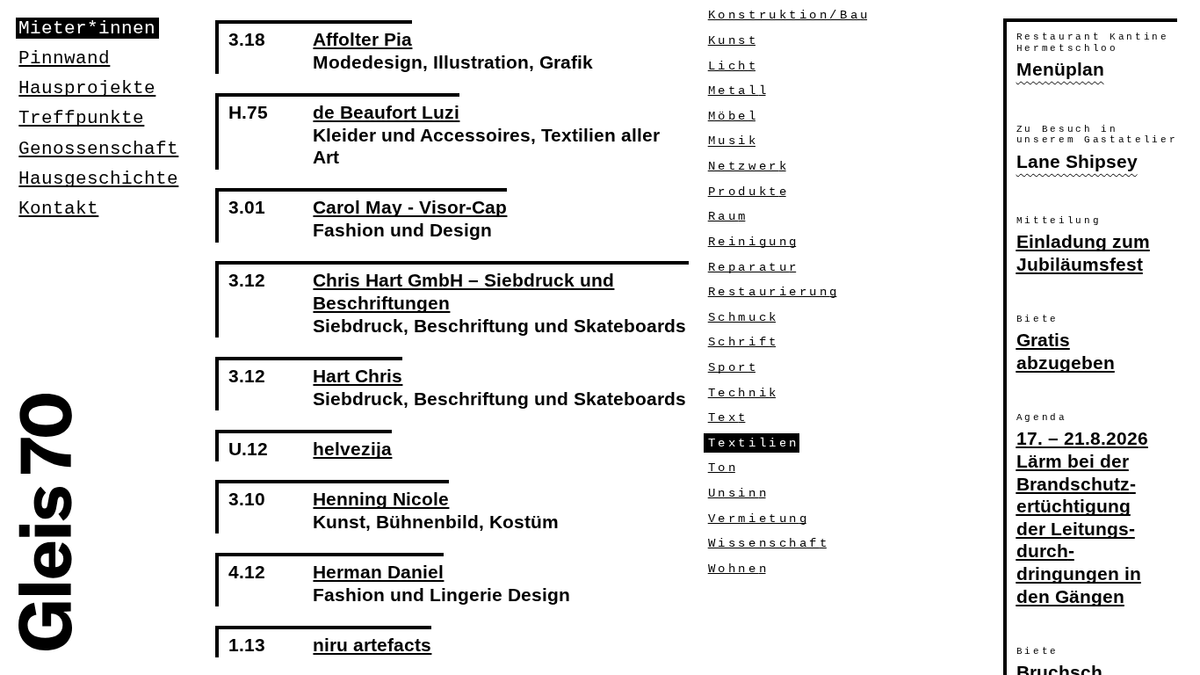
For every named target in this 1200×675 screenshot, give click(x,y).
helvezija (352, 449)
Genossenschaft (98, 148)
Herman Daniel (378, 572)
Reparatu (752, 267)
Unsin (737, 493)
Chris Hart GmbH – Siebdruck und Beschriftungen (463, 292)
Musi (731, 141)
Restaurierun (772, 292)
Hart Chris (357, 376)
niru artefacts (372, 645)
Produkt (747, 192)
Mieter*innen (86, 28)
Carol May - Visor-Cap (410, 207)
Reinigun (752, 242)
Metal (737, 90)
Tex (727, 417)
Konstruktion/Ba (787, 15)
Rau (727, 216)
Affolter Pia (362, 39)
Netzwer (747, 166)
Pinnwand (64, 58)
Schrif (742, 342)
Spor (731, 367)
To (721, 468)
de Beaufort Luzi (386, 112)
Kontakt (58, 208)
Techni (742, 393)
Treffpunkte (81, 117)
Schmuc (742, 317)
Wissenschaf (767, 543)
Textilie (752, 443)
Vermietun (757, 519)
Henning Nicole (381, 499)
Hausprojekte (86, 87)
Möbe (731, 116)
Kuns (731, 40)
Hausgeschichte (98, 178)
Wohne (737, 569)
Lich (731, 66)
